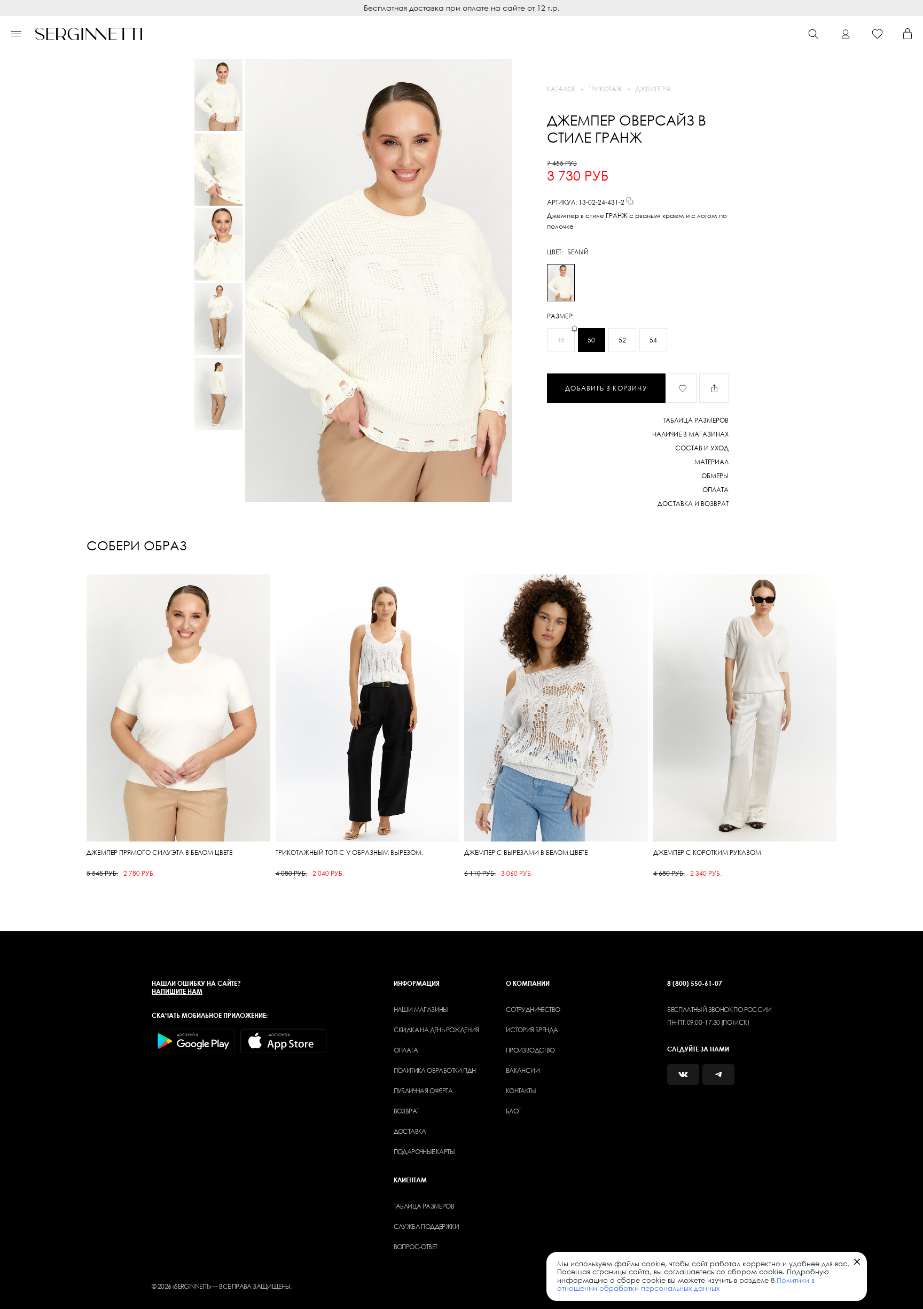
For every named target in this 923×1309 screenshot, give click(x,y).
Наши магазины (421, 1010)
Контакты (521, 1091)
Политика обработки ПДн (435, 1070)
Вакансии (522, 1070)
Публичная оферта (423, 1091)
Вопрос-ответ (415, 1247)
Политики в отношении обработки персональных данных (686, 1284)
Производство (530, 1050)
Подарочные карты (424, 1152)
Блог (513, 1111)
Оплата (406, 1050)
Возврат (406, 1111)
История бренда (532, 1030)
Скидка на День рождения (436, 1030)
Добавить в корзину (606, 388)
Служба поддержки (426, 1226)
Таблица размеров (424, 1206)
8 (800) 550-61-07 (694, 983)
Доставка (410, 1131)
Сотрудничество (533, 1010)
